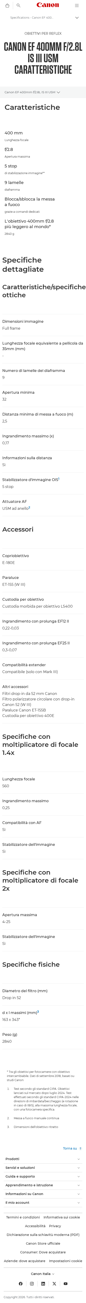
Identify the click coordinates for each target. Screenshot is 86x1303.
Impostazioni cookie (65, 1261)
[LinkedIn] (43, 1284)
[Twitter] (54, 1284)
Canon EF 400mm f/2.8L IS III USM (30, 92)
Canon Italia (41, 1274)
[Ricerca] (18, 5)
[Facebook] (20, 1284)
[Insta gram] (32, 1284)
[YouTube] (65, 1284)
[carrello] (7, 5)
